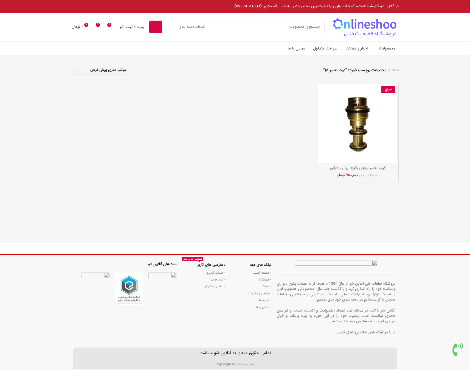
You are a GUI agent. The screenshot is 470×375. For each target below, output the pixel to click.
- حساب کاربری (215, 273)
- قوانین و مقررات (260, 293)
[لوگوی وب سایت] (364, 27)
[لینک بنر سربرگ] (235, 6)
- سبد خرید (218, 279)
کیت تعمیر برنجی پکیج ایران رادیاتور (357, 168)
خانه (395, 70)
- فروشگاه (265, 279)
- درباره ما (265, 300)
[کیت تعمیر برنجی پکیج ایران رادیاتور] (357, 123)
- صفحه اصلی (262, 273)
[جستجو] (155, 27)
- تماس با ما (263, 307)
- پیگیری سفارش (214, 286)
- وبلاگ (266, 286)
